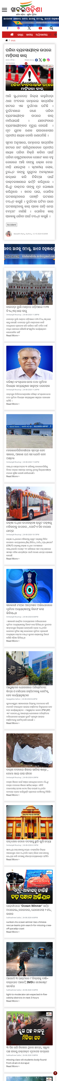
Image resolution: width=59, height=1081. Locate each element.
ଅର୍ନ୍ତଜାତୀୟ (41, 34)
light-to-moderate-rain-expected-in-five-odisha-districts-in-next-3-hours (26, 996)
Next (55, 34)
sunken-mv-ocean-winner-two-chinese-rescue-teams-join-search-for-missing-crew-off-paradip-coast (29, 925)
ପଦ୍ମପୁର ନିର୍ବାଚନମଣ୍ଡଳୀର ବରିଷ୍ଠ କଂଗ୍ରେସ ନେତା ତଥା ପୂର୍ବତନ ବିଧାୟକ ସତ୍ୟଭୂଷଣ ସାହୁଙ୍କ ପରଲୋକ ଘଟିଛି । (28, 397)
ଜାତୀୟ (29, 34)
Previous (50, 34)
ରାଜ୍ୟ (20, 34)
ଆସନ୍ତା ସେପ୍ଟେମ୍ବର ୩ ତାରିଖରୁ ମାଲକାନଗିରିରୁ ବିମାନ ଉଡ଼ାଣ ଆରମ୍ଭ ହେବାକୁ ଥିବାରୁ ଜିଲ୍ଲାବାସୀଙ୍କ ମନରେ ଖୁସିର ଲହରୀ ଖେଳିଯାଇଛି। (28, 470)
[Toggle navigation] (51, 28)
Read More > (12, 335)
